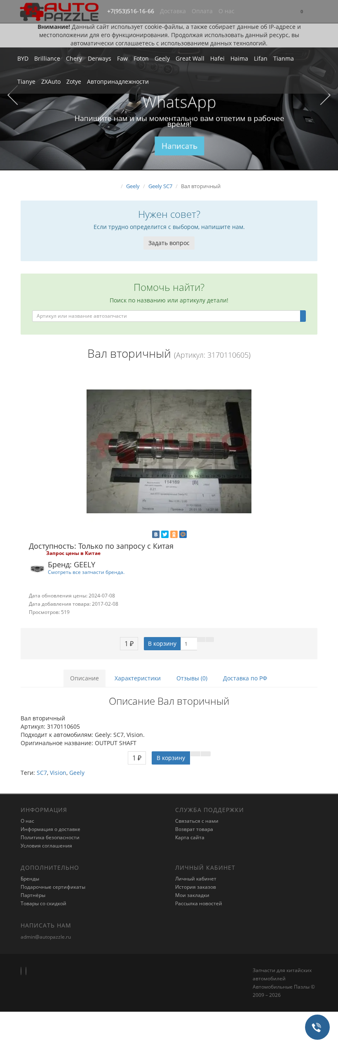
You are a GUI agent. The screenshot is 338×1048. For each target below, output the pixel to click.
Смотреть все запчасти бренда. (86, 572)
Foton (141, 58)
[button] (301, 12)
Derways (99, 58)
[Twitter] (165, 534)
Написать (179, 145)
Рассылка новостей (198, 903)
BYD (22, 58)
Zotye (73, 81)
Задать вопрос (169, 243)
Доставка (173, 11)
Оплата (202, 11)
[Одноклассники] (174, 534)
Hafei (217, 58)
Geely (162, 58)
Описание (84, 678)
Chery (74, 58)
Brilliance (47, 58)
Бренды (30, 878)
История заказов (195, 886)
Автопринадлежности (118, 81)
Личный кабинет (195, 878)
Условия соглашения (46, 845)
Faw (122, 58)
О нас (226, 11)
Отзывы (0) (191, 678)
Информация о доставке (50, 829)
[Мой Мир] (183, 534)
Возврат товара (194, 829)
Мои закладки (192, 895)
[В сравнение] (210, 639)
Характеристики (138, 678)
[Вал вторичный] (169, 451)
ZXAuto (51, 81)
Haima (239, 58)
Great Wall (190, 58)
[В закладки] (201, 639)
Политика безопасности (50, 837)
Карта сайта (189, 837)
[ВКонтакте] (156, 534)
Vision (58, 773)
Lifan (261, 58)
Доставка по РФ (245, 678)
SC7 (42, 773)
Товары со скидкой (43, 903)
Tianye (26, 81)
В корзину (162, 643)
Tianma (283, 58)
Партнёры (33, 895)
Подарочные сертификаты (53, 886)
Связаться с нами (196, 820)
